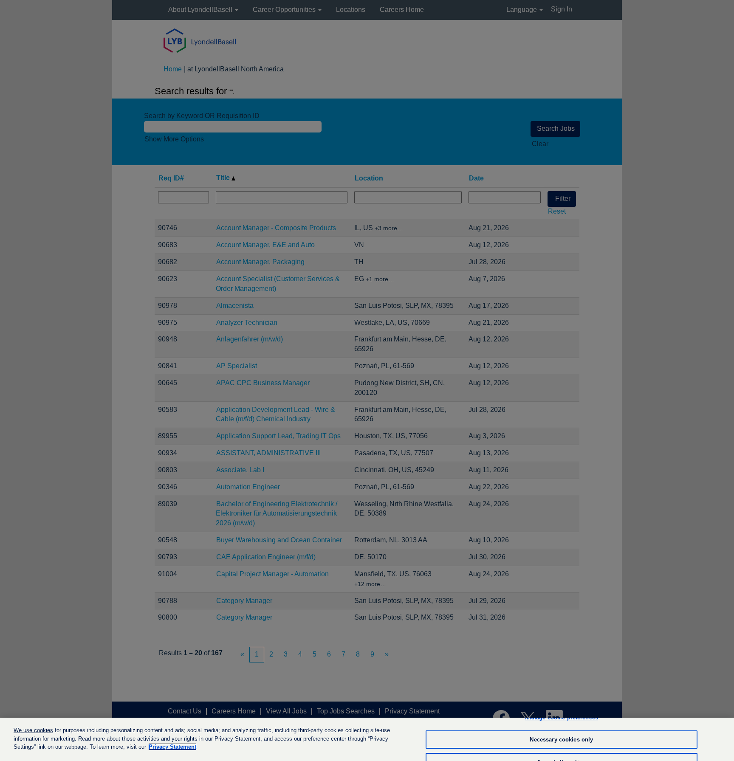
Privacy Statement (172, 747)
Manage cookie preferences (561, 717)
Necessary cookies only (561, 739)
